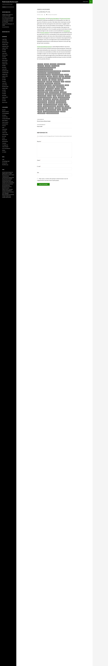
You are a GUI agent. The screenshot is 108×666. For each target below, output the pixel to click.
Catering (55, 76)
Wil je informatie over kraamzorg (51, 111)
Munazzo (4, 125)
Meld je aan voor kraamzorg (44, 97)
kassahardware (51, 86)
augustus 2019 (5, 97)
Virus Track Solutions (6, 148)
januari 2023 (4, 62)
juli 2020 (4, 90)
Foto (63, 81)
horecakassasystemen (58, 85)
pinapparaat (55, 99)
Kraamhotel (41, 90)
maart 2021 (4, 83)
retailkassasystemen (61, 102)
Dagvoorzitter (66, 78)
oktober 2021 (4, 74)
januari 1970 (4, 102)
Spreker (67, 106)
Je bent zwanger (41, 86)
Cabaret (49, 76)
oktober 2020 (4, 88)
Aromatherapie (61, 64)
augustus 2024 (5, 48)
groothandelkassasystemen (44, 85)
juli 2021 (4, 77)
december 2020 (5, 86)
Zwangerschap (41, 113)
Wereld (40, 111)
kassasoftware (60, 86)
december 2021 (5, 70)
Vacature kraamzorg (51, 109)
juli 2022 (4, 65)
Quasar (3, 137)
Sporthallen (60, 106)
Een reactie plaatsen (52, 14)
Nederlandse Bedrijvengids (10, 2)
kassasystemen (50, 88)
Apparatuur (53, 64)
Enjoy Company (5, 122)
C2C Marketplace (5, 113)
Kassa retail (41, 125)
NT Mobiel (4, 130)
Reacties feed (4, 163)
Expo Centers (57, 81)
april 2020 (4, 95)
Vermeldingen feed (5, 161)
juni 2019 (4, 100)
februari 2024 (5, 55)
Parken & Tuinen (46, 99)
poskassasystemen (42, 102)
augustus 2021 (5, 76)
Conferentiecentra (42, 78)
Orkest (39, 99)
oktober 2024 (4, 44)
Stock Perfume (5, 141)
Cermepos (39, 9)
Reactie (39, 141)
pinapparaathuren (64, 99)
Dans (39, 79)
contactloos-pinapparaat (55, 78)
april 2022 (4, 67)
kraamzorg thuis (67, 93)
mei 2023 (4, 56)
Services (60, 104)
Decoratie (45, 79)
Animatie (46, 64)
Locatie (49, 95)
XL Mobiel (4, 152)
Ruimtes (40, 104)
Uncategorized (46, 9)
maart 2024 (4, 53)
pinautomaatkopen (61, 100)
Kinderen (63, 88)
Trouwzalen (41, 109)
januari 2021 (4, 84)
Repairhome (4, 139)
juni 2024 (4, 49)
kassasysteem (41, 88)
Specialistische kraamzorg (49, 106)
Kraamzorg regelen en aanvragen (53, 93)
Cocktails (68, 76)
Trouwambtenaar (66, 107)
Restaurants (51, 102)
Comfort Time (5, 116)
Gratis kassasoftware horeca (44, 46)
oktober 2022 (4, 63)
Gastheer (68, 81)
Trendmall (4, 143)
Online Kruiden (5, 134)
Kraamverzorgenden (43, 92)
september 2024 (5, 46)
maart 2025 (4, 39)
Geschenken (57, 83)
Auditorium (40, 65)
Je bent (66, 85)
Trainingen (50, 107)
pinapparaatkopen (42, 100)
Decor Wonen (5, 120)
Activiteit (40, 64)
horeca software (45, 32)
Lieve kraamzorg (42, 95)
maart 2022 (4, 69)
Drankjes (54, 79)
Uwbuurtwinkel (5, 146)
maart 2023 (4, 58)
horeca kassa (42, 18)
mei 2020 (4, 93)
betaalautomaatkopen (57, 74)
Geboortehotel (49, 83)
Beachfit (3, 109)
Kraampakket (49, 90)
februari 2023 (5, 60)
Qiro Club (4, 136)
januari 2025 (4, 41)
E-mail (39, 166)
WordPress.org (5, 164)
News (3, 127)
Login (3, 159)
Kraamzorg (41, 93)
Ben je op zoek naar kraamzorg (45, 69)
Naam (39, 160)
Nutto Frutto (4, 132)
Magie (54, 95)
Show (66, 104)
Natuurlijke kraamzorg (64, 97)
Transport (57, 107)
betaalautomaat (42, 72)
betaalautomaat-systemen (44, 74)
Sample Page (85, 1)
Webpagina (65, 109)
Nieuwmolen (4, 129)
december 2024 (5, 42)
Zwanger (63, 111)
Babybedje (48, 65)
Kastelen (57, 88)
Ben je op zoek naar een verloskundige (46, 67)
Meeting (67, 95)
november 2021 (5, 72)
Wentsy (3, 150)
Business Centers (42, 76)
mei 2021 (4, 81)
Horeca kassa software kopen (43, 120)
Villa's (59, 109)
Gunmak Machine (5, 26)
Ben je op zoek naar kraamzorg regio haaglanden (49, 71)
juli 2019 (4, 98)
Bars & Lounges (55, 65)
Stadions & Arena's (42, 107)
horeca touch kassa (65, 18)
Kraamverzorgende (58, 90)
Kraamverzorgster (54, 92)
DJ (49, 79)
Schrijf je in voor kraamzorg (50, 104)
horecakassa (67, 30)
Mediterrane (60, 95)
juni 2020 (4, 91)
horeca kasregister (54, 18)
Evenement (49, 81)
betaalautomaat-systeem (54, 72)
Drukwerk (60, 79)
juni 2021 (4, 79)
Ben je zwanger (66, 71)
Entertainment (41, 81)
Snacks (39, 106)
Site (38, 172)
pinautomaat (52, 100)
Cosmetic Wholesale (6, 118)
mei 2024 (4, 51)
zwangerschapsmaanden (52, 113)
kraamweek (63, 92)
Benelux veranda (5, 111)
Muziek (54, 97)
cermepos (61, 76)
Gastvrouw (41, 83)
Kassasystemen (5, 123)
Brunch (66, 74)
